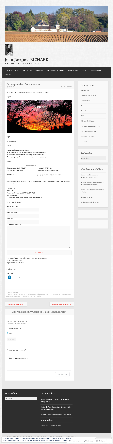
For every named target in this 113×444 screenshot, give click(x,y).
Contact (85, 70)
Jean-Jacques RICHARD (26, 59)
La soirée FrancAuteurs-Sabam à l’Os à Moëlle (55, 415)
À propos (9, 70)
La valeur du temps (86, 197)
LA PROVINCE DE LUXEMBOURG (90, 126)
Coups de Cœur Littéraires (55, 70)
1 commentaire (67, 87)
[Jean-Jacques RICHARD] (56, 41)
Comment (14, 224)
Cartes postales (13, 292)
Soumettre (39, 253)
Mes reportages (73, 70)
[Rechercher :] (93, 158)
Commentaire (62, 374)
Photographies (96, 70)
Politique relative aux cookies (58, 440)
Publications (27, 70)
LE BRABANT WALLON (87, 136)
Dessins (8, 74)
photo (35, 296)
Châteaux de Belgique (87, 121)
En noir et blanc (85, 90)
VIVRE (82, 116)
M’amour (83, 106)
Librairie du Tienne (21, 296)
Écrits (17, 70)
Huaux (63, 294)
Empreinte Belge (55, 294)
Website (10, 218)
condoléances (28, 294)
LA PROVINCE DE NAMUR (88, 131)
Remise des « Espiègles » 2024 (90, 202)
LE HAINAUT (84, 141)
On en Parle (39, 70)
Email (12, 212)
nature (29, 296)
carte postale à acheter (15, 294)
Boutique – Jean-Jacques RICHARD (17, 321)
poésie (39, 296)
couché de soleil (39, 294)
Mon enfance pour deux (88, 111)
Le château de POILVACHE (61, 304)
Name (12, 206)
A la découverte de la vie (88, 96)
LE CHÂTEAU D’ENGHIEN (15, 304)
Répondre (11, 339)
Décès (47, 294)
